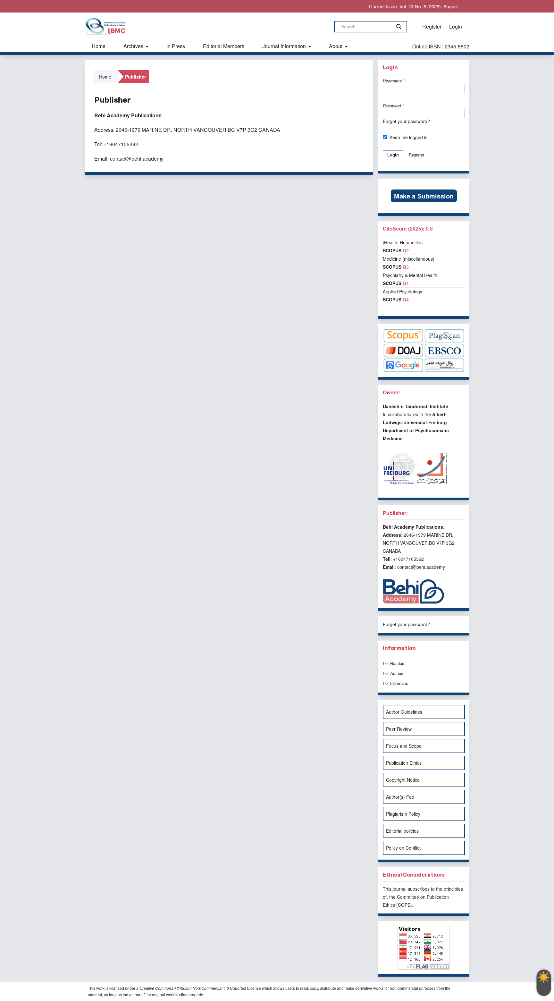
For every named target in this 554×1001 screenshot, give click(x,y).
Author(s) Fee (400, 797)
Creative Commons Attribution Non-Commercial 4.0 (184, 988)
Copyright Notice (403, 780)
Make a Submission (424, 195)
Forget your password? (406, 624)
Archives (134, 46)
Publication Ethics (404, 763)
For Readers (394, 663)
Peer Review (399, 729)
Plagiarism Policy (403, 814)
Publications (146, 115)
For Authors (394, 673)
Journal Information (284, 46)
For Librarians (395, 683)
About (336, 46)
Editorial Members (223, 46)
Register (431, 26)
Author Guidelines (404, 712)
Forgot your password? (406, 121)
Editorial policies (402, 831)
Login (455, 26)
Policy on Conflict (403, 848)
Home (98, 46)
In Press (175, 46)
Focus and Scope (404, 746)
